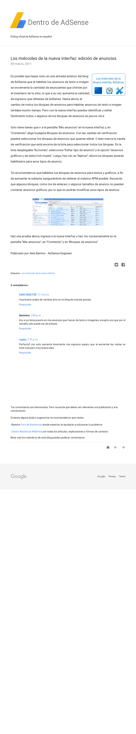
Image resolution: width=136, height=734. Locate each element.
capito (23, 339)
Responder (25, 304)
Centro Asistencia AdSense (27, 431)
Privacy (112, 476)
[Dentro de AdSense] (58, 28)
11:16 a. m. (43, 294)
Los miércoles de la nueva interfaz (38, 273)
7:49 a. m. (36, 315)
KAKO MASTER (27, 294)
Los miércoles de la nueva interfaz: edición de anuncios (63, 58)
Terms (122, 476)
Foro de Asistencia (31, 424)
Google (101, 476)
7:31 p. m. (33, 339)
